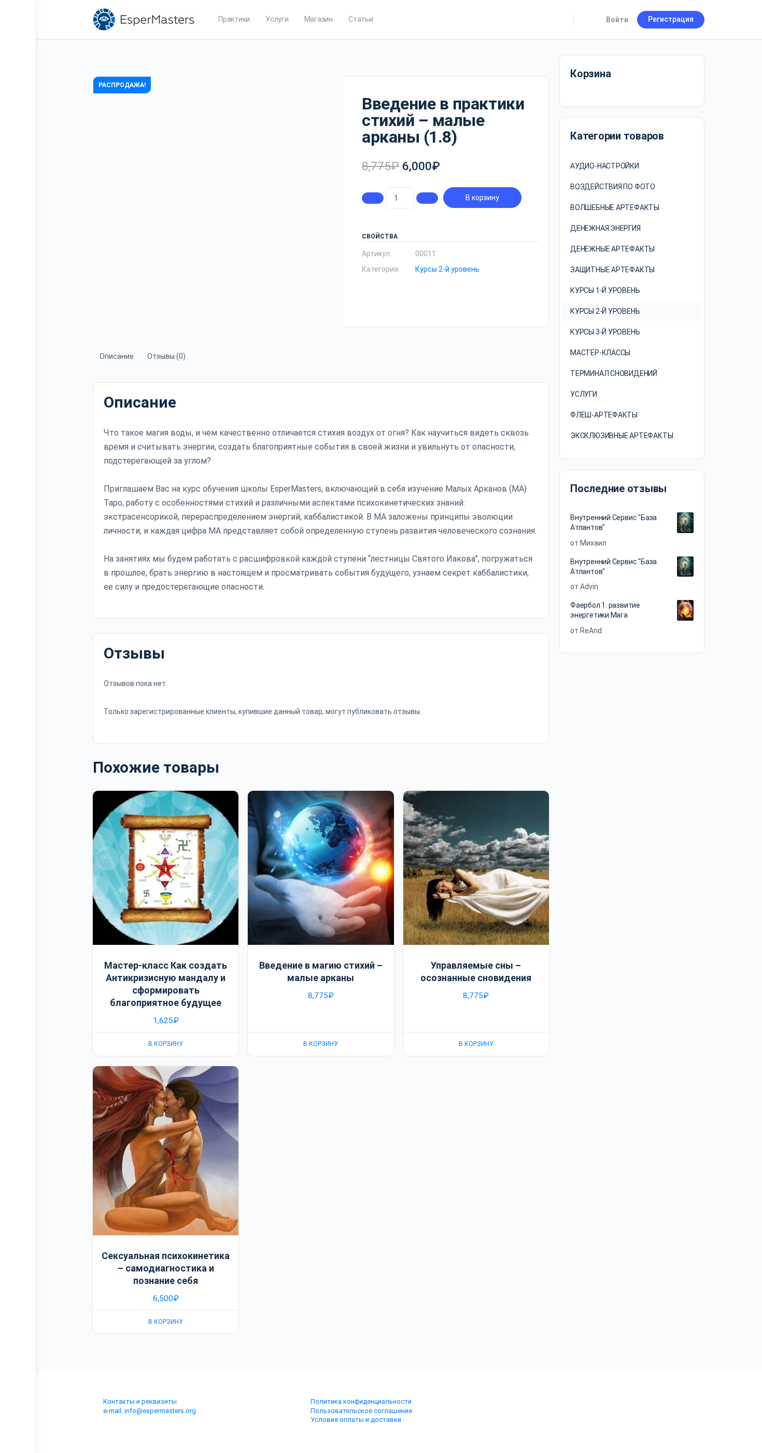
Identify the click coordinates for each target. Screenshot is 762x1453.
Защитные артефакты (612, 270)
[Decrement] (373, 198)
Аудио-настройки (604, 166)
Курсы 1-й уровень (605, 290)
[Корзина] (589, 19)
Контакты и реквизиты (140, 1401)
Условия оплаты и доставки (356, 1419)
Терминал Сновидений (613, 373)
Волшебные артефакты (614, 207)
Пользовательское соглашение (361, 1411)
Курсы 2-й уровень (447, 269)
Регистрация (671, 19)
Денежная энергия (605, 228)
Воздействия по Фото (612, 187)
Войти (617, 20)
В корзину (482, 197)
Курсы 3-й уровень (605, 332)
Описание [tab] (117, 356)
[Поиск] (558, 19)
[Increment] (427, 198)
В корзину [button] (165, 1043)
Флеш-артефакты (604, 415)
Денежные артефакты (612, 249)
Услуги (583, 394)
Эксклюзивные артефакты (621, 435)
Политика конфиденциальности (361, 1401)
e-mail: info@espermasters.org (149, 1411)
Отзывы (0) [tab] (166, 356)
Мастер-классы (600, 352)
